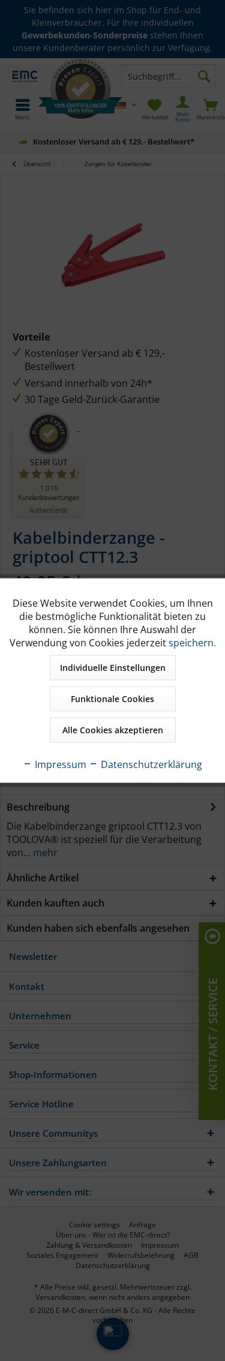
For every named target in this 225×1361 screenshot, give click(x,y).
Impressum (59, 764)
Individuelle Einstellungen (113, 667)
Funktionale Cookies (112, 698)
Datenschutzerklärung (150, 764)
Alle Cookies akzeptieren (112, 730)
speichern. (192, 642)
